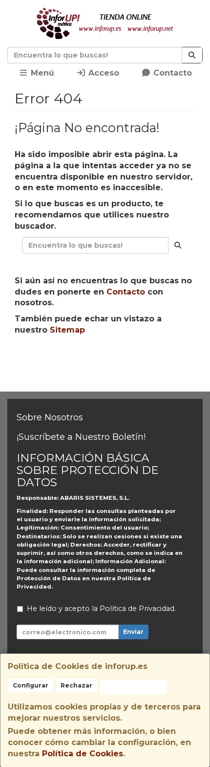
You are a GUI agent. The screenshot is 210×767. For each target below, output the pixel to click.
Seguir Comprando (67, 360)
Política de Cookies (82, 753)
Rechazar (76, 685)
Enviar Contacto (157, 360)
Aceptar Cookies (133, 686)
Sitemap (67, 329)
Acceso (102, 73)
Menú (41, 73)
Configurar (30, 685)
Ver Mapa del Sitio (109, 378)
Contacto (171, 73)
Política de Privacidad (137, 608)
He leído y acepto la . (101, 608)
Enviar (133, 631)
